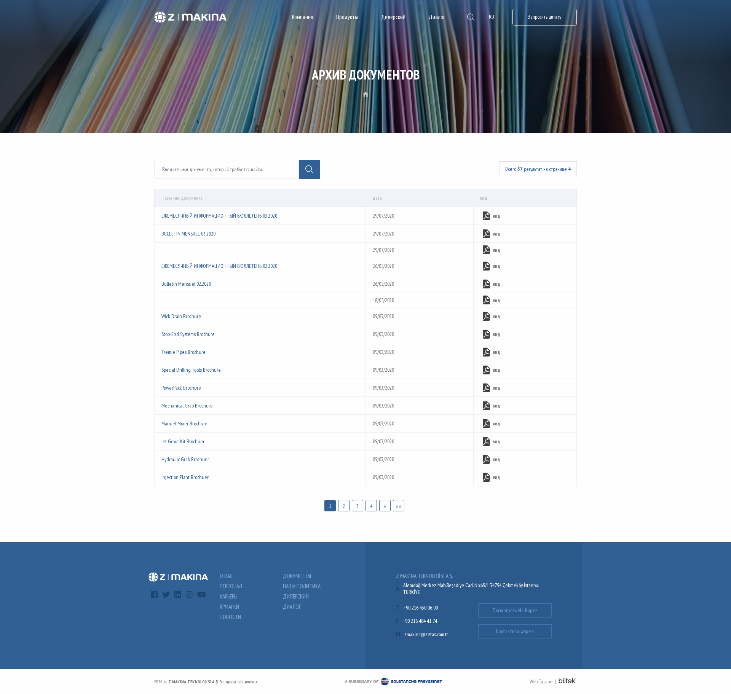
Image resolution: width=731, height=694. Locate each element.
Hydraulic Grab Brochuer (185, 459)
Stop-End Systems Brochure (188, 334)
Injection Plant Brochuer (185, 477)
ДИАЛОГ (292, 606)
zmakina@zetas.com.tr (426, 634)
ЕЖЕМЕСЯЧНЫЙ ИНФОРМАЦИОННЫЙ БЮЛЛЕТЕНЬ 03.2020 (219, 215)
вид (496, 215)
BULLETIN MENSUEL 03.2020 (188, 233)
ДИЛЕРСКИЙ (296, 596)
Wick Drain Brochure (181, 316)
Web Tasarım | (543, 681)
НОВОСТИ (230, 617)
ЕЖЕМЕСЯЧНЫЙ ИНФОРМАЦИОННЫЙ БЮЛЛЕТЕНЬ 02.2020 (219, 266)
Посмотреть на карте (515, 610)
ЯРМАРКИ (229, 606)
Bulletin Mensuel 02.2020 (186, 283)
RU (491, 16)
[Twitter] (166, 595)
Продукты (347, 17)
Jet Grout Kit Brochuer (182, 441)
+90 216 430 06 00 (421, 607)
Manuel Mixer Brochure (184, 423)
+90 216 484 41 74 (420, 621)
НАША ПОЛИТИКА (302, 586)
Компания (302, 17)
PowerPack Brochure (181, 387)
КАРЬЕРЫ (229, 596)
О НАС (226, 575)
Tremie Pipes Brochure (183, 352)
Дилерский (393, 17)
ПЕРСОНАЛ (231, 586)
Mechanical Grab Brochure (187, 405)
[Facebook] (154, 595)
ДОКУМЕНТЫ (297, 575)
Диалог (437, 17)
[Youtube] (201, 595)
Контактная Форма (515, 631)
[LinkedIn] (177, 595)
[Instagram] (189, 595)
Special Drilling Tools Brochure (191, 369)
